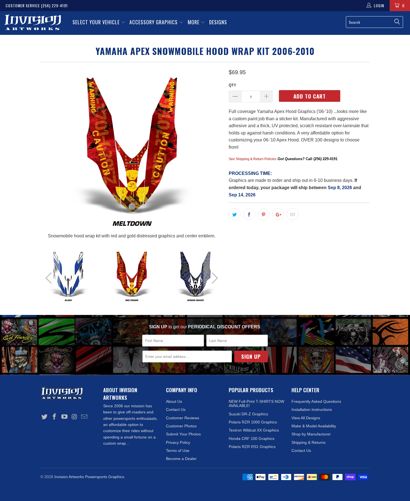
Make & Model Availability (313, 426)
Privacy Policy (178, 442)
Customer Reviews (182, 418)
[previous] (50, 153)
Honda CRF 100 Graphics (251, 438)
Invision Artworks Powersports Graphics (89, 476)
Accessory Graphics (154, 22)
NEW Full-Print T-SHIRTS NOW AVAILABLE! (256, 403)
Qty (232, 85)
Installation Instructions (311, 409)
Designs (218, 22)
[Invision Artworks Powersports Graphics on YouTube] (64, 417)
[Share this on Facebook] (249, 214)
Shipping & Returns (308, 442)
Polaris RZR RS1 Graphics (252, 446)
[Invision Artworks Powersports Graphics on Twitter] (44, 417)
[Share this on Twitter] (234, 214)
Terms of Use (177, 450)
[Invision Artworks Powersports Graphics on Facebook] (54, 417)
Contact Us (175, 409)
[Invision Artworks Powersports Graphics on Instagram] (74, 417)
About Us (174, 401)
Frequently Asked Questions (316, 401)
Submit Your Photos (183, 434)
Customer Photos (181, 426)
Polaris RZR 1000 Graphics (253, 422)
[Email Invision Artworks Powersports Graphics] (84, 417)
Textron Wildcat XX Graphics (254, 430)
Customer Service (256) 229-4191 (37, 5)
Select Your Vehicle (97, 22)
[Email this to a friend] (292, 214)
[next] (213, 153)
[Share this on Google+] (278, 214)
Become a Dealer (181, 458)
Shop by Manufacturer (311, 434)
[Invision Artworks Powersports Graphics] (33, 23)
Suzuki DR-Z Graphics (248, 414)
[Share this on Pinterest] (263, 214)
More (194, 22)
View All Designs (305, 418)
